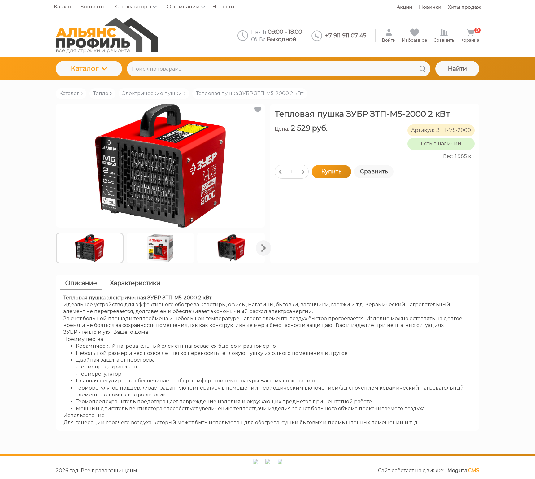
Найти (457, 68)
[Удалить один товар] (280, 171)
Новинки (430, 7)
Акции (404, 7)
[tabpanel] (267, 360)
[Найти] (422, 68)
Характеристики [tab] (135, 283)
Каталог (84, 68)
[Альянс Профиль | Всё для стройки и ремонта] (107, 36)
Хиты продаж (464, 7)
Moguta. (463, 470)
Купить (331, 171)
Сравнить (374, 171)
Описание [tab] (81, 283)
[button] (257, 109)
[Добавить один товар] (303, 171)
